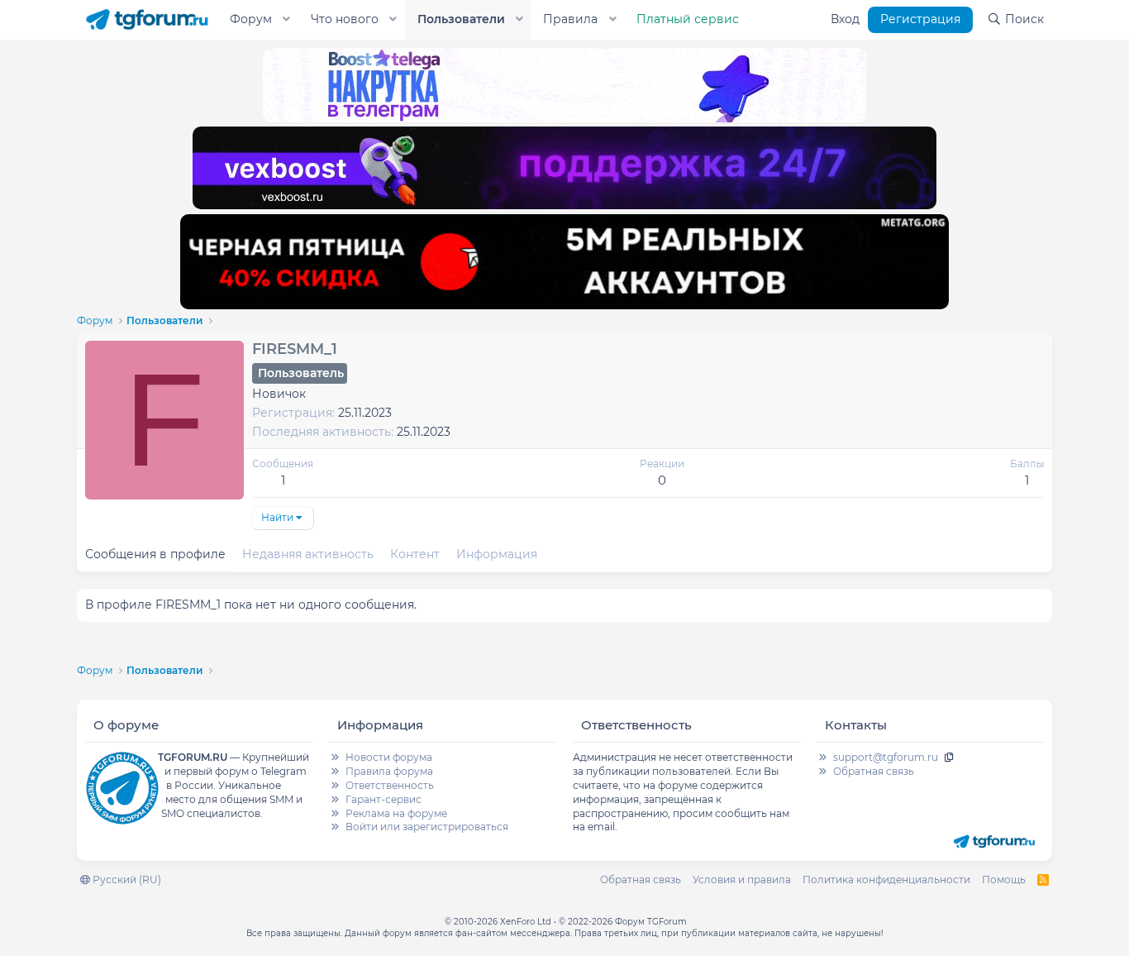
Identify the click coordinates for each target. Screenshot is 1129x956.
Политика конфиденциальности (886, 879)
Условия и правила (742, 879)
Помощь (1004, 879)
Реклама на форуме (396, 813)
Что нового (345, 19)
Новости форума (388, 757)
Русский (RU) (125, 879)
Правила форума (389, 771)
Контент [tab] (415, 554)
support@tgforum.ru (885, 757)
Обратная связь (873, 771)
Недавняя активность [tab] (308, 554)
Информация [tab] (496, 554)
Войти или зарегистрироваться (426, 826)
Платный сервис (687, 19)
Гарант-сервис (383, 799)
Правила (570, 19)
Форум (251, 19)
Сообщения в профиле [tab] (155, 554)
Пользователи (461, 19)
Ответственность (389, 785)
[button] (286, 20)
